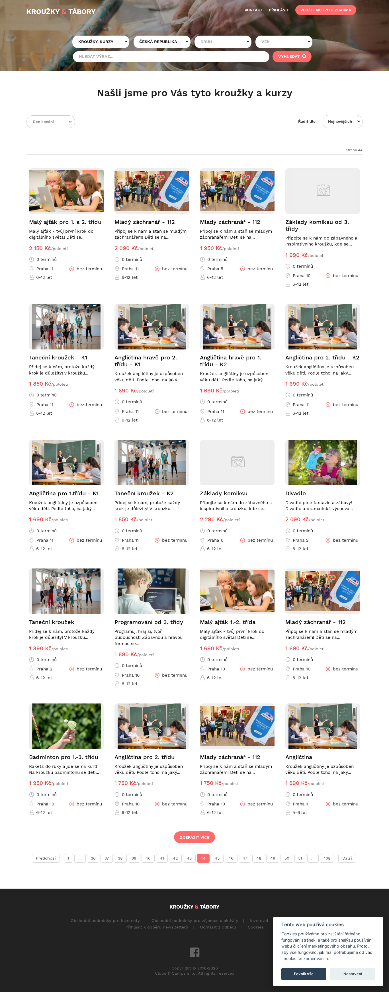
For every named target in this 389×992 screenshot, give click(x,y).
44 (203, 858)
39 (134, 858)
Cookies (256, 927)
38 (120, 858)
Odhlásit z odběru (218, 927)
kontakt (254, 10)
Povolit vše (304, 973)
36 (93, 858)
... (80, 858)
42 (175, 858)
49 (272, 858)
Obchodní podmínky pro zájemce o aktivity (194, 920)
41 (162, 858)
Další (347, 858)
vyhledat (289, 56)
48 (258, 858)
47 (245, 858)
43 (189, 858)
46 (231, 858)
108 (327, 858)
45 (217, 858)
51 (300, 858)
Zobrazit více (194, 837)
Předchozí (46, 858)
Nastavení (352, 973)
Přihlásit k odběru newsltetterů (157, 927)
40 (148, 858)
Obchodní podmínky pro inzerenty (105, 920)
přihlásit (279, 10)
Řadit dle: (307, 121)
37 (107, 858)
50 (286, 858)
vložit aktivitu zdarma (325, 10)
